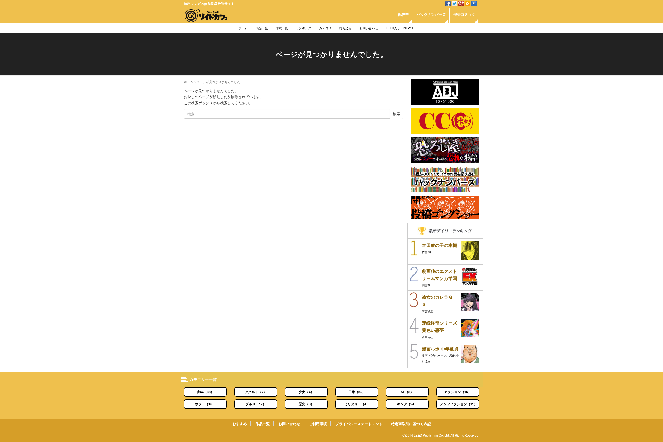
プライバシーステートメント (359, 423)
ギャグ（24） (407, 404)
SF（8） (407, 391)
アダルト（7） (256, 391)
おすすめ (239, 423)
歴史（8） (306, 404)
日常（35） (356, 391)
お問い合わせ (368, 28)
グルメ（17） (256, 404)
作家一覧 (282, 28)
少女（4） (306, 391)
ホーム (243, 28)
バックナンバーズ (431, 14)
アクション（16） (457, 391)
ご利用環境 (318, 423)
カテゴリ (325, 28)
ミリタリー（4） (357, 404)
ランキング (303, 28)
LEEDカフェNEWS (399, 28)
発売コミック (464, 14)
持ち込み (345, 28)
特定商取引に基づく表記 (411, 423)
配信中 (403, 14)
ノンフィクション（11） (458, 404)
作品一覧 (261, 28)
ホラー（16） (205, 404)
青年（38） (205, 391)
